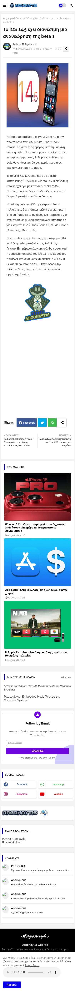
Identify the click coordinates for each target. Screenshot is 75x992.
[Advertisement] (37, 377)
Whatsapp (52, 422)
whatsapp (58, 784)
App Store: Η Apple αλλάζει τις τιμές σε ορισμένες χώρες (36, 591)
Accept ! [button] (12, 984)
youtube (58, 794)
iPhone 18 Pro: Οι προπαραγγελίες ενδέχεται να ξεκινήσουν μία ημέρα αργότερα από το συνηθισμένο (35, 527)
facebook (22, 784)
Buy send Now (11, 842)
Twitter (42, 422)
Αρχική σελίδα (11, 18)
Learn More (32, 965)
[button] (71, 5)
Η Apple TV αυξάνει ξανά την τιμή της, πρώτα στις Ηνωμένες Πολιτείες (36, 654)
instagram (22, 794)
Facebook (29, 422)
